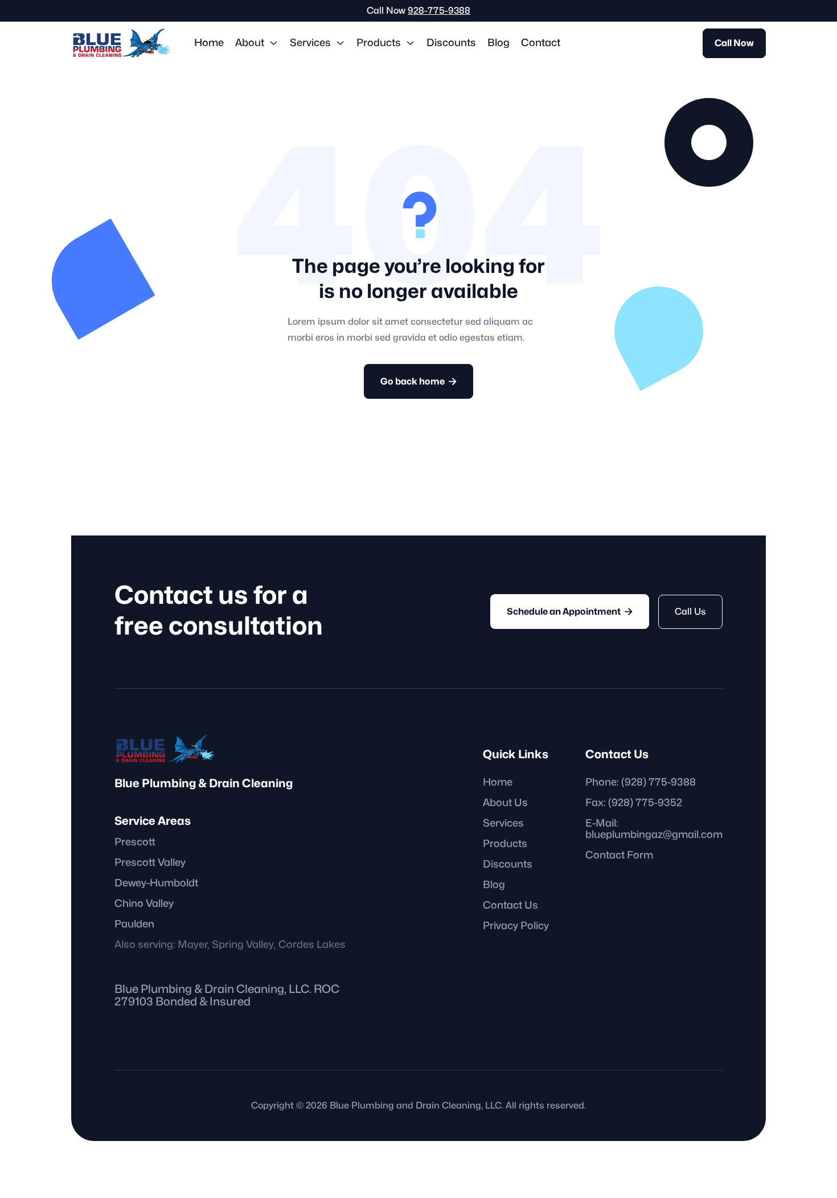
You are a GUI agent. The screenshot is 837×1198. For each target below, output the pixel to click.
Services (503, 823)
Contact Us (510, 905)
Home (209, 43)
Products (505, 844)
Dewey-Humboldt (156, 883)
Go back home (418, 381)
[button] (256, 43)
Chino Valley (144, 904)
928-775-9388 (439, 10)
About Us (505, 803)
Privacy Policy (516, 926)
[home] (121, 43)
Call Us (690, 611)
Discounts (451, 43)
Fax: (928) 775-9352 (633, 803)
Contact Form (619, 855)
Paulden (134, 924)
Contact (540, 43)
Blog (498, 43)
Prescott (134, 842)
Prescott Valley (150, 863)
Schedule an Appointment (570, 611)
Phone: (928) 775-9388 (640, 782)
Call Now (734, 43)
